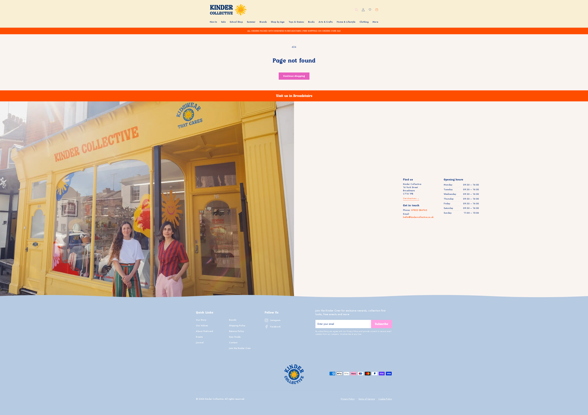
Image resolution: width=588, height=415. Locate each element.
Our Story (201, 319)
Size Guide (235, 336)
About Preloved (204, 331)
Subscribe (381, 324)
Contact (233, 342)
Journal (200, 342)
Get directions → (411, 198)
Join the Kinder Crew (240, 348)
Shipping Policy (237, 325)
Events (199, 336)
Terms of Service (366, 398)
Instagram (275, 320)
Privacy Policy (347, 398)
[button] (223, 22)
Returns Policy (236, 331)
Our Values (202, 325)
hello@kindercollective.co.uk (418, 217)
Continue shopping (294, 76)
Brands (232, 319)
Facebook (275, 326)
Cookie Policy (385, 398)
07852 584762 (419, 210)
